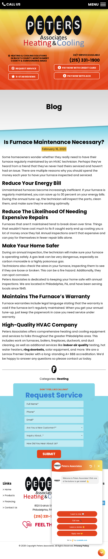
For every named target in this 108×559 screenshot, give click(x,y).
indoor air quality (76, 345)
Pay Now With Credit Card (79, 67)
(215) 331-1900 (84, 60)
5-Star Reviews (25, 76)
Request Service (25, 68)
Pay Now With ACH (79, 76)
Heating (62, 379)
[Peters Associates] (54, 34)
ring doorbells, (34, 350)
